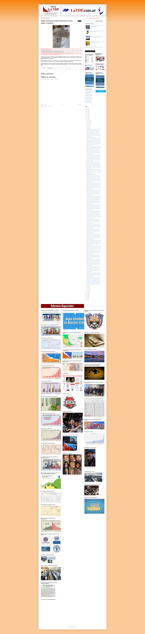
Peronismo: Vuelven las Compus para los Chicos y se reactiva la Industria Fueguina (97, 26)
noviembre (88, 121)
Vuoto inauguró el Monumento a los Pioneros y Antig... (93, 190)
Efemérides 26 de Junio (89, 168)
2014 (86, 294)
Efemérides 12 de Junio (89, 253)
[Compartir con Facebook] (51, 68)
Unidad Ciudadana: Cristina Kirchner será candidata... (93, 170)
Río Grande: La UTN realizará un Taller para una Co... (93, 184)
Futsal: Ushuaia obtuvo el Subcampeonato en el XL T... (93, 213)
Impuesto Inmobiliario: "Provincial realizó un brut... (93, 198)
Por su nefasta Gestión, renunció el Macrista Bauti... (93, 154)
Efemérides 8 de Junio (89, 271)
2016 (86, 292)
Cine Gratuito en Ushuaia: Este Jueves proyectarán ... (93, 179)
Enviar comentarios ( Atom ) (48, 106)
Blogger (75, 626)
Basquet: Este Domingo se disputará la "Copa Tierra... (93, 263)
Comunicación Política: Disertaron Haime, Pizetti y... (93, 219)
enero (87, 290)
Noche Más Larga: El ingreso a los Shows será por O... (93, 210)
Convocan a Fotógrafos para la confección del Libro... (93, 235)
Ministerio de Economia (89, 94)
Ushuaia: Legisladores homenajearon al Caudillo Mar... (93, 215)
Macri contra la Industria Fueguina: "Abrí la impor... (93, 212)
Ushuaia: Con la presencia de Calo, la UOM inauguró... (93, 151)
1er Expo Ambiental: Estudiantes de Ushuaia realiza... (93, 275)
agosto (88, 125)
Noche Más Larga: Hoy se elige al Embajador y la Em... (93, 225)
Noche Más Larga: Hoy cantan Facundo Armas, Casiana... (94, 182)
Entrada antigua (79, 104)
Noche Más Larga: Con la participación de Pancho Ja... (93, 220)
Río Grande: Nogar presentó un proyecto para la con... (93, 191)
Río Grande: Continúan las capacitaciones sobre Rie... (93, 230)
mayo (87, 285)
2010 (86, 299)
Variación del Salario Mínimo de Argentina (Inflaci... (93, 148)
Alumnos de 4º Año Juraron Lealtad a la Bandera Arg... (93, 207)
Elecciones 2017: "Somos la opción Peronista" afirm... (93, 146)
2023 (86, 111)
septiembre (88, 124)
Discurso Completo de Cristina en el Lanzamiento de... (93, 197)
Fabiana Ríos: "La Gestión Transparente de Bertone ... (93, 236)
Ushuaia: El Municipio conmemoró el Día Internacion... (93, 135)
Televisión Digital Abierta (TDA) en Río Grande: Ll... (93, 221)
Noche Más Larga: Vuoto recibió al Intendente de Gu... (93, 193)
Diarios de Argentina (100, 91)
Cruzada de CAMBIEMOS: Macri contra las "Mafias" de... (94, 240)
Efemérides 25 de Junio (89, 173)
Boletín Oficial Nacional (89, 90)
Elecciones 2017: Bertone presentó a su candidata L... (93, 156)
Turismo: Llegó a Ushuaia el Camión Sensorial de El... (93, 201)
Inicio (62, 104)
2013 (86, 295)
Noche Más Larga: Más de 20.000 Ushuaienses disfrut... (93, 157)
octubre (88, 123)
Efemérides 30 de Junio (89, 136)
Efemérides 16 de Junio (89, 227)
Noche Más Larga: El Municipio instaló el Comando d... (93, 187)
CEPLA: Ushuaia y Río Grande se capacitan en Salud (93, 185)
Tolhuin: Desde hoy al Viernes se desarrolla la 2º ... (93, 237)
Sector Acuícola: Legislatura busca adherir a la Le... (93, 255)
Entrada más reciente (44, 104)
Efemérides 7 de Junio (89, 276)
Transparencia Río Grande (89, 98)
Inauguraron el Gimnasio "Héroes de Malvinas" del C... (93, 199)
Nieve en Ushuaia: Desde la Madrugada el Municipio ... (93, 180)
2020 (86, 115)
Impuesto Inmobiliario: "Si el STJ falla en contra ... (93, 192)
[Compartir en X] (50, 68)
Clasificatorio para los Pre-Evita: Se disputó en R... (93, 214)
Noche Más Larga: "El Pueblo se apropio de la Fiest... (93, 162)
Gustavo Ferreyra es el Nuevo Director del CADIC (93, 269)
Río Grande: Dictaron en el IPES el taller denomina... (93, 257)
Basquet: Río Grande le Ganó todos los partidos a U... (93, 243)
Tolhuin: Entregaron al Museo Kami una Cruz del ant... (93, 176)
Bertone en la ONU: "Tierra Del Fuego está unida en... (93, 165)
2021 (86, 114)
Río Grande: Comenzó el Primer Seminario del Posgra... (93, 142)
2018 (86, 118)
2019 (86, 116)
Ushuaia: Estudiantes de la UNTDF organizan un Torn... (93, 137)
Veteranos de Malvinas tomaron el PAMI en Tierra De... (93, 140)
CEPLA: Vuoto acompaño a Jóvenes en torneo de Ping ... (93, 249)
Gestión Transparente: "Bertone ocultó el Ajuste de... (93, 260)
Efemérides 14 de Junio (89, 238)
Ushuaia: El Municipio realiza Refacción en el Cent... (93, 264)
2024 (86, 110)
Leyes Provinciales (88, 96)
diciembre (88, 120)
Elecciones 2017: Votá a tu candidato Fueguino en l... (93, 163)
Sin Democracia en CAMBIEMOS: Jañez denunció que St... (94, 147)
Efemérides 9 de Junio (89, 265)
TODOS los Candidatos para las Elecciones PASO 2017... (93, 169)
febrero (88, 289)
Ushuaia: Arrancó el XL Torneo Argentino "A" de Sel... (93, 248)
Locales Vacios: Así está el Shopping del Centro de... (93, 277)
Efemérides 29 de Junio (89, 145)
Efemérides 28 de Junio (89, 153)
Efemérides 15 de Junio (89, 232)
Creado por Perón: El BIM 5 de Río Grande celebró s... (93, 158)
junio (87, 128)
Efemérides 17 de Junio (89, 223)
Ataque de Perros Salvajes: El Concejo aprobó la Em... (93, 152)
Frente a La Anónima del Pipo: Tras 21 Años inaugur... (93, 226)
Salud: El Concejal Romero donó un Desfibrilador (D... (93, 208)
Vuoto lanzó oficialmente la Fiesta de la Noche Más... (93, 242)
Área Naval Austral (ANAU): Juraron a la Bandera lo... (93, 202)
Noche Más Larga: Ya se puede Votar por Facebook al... (93, 246)
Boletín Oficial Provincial (89, 91)
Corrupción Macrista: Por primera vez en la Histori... (93, 254)
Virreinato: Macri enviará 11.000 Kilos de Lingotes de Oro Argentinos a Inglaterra (97, 42)
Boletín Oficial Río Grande (89, 97)
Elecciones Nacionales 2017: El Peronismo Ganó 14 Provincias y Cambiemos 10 (97, 31)
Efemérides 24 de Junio (89, 181)
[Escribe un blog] (49, 68)
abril (87, 286)
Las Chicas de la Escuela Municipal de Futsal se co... (93, 159)
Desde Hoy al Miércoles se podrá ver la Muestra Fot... (93, 186)
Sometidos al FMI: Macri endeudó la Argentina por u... (93, 204)
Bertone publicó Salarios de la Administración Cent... (93, 266)
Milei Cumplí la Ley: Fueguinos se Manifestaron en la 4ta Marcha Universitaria (94, 47)
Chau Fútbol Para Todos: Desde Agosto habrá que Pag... (93, 141)
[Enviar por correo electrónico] (48, 68)
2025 (86, 109)
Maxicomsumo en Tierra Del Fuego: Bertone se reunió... (93, 241)
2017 (86, 119)
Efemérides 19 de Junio (89, 218)
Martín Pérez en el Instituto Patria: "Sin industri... (92, 229)
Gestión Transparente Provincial (88, 93)
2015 (86, 293)
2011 (86, 298)
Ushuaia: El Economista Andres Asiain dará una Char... (93, 130)
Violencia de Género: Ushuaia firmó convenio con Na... (93, 129)
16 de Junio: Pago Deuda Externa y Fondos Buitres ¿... (93, 224)
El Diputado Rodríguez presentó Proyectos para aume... (93, 247)
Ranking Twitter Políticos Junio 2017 (91, 174)
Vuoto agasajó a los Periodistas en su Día (91, 270)
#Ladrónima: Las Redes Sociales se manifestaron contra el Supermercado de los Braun (96, 37)
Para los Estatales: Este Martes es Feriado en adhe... (93, 175)
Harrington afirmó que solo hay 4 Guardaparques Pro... (93, 259)
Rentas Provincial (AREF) (89, 95)
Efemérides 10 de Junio (89, 258)
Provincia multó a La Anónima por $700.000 (92, 131)
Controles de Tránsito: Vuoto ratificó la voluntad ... (93, 268)
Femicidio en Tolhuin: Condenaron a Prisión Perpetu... (93, 196)
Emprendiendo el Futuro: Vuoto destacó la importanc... (93, 252)
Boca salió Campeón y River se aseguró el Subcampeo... (93, 164)
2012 (86, 297)
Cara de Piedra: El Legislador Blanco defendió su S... (93, 280)
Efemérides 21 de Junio (89, 203)
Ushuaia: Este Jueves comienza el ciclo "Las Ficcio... (93, 274)
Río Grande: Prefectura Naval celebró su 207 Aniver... (93, 134)
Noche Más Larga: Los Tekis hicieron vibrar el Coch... (93, 167)
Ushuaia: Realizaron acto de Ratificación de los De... (93, 231)
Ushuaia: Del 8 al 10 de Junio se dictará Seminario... (93, 282)
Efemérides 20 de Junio (89, 209)
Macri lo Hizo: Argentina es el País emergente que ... (93, 281)
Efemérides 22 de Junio (89, 195)
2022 (86, 113)
